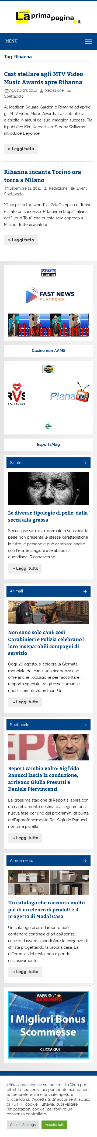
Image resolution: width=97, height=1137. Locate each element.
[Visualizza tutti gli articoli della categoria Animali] (84, 591)
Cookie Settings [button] (23, 1125)
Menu (11, 41)
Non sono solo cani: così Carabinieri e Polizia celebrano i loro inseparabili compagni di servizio (46, 642)
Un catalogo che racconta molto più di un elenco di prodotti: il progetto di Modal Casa (46, 909)
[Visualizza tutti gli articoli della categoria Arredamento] (84, 861)
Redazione (54, 90)
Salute (15, 462)
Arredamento (21, 860)
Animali (16, 591)
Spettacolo (13, 96)
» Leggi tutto (21, 148)
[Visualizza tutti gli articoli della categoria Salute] (84, 463)
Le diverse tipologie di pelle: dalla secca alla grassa (48, 516)
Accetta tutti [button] (54, 1125)
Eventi (82, 188)
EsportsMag (48, 444)
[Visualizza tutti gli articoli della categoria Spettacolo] (84, 725)
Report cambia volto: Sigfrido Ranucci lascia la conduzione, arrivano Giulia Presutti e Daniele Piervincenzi (43, 778)
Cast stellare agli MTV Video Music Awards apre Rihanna (43, 78)
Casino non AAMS (48, 350)
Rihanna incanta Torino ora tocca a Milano (42, 176)
